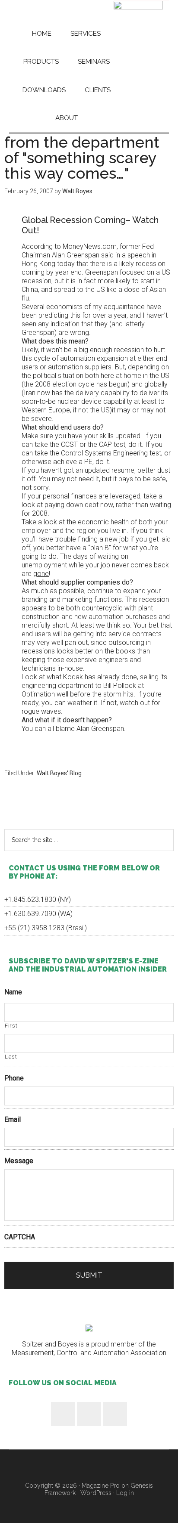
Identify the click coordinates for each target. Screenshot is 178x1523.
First (11, 1025)
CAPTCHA (19, 1237)
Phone (14, 1078)
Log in (125, 1492)
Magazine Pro (101, 1485)
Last (11, 1056)
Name (13, 992)
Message (18, 1161)
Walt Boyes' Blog (59, 773)
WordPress (95, 1492)
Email (12, 1119)
